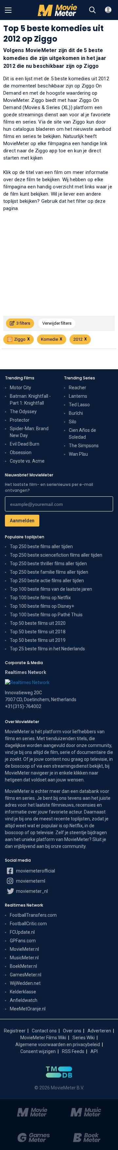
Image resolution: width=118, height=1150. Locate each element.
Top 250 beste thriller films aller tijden (48, 563)
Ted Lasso (79, 404)
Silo (72, 421)
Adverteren (99, 1030)
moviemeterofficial (35, 870)
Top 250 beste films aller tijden (41, 546)
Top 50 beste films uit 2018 (38, 631)
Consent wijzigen (38, 1051)
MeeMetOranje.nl (28, 1008)
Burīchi (76, 413)
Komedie (49, 339)
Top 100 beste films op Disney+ (42, 606)
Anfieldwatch (23, 1000)
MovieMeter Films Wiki (43, 1037)
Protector (20, 420)
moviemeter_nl (31, 891)
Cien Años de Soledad (82, 434)
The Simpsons (84, 445)
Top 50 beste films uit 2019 (38, 640)
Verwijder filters (56, 323)
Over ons (72, 1030)
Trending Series (79, 378)
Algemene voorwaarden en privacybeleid (57, 1044)
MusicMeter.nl (24, 957)
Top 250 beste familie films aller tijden (49, 572)
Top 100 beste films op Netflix (40, 597)
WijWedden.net (25, 983)
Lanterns (78, 396)
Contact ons (44, 1030)
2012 (78, 339)
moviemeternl (30, 881)
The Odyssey (23, 411)
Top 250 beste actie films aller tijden (47, 580)
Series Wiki (83, 1037)
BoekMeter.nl (23, 966)
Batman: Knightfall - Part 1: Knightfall (30, 399)
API (94, 1051)
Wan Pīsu (78, 454)
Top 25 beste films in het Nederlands (47, 648)
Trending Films (19, 378)
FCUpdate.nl (22, 932)
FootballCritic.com (28, 923)
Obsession (20, 452)
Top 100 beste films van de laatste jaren (51, 589)
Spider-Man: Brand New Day (29, 432)
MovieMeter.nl (24, 949)
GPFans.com (23, 940)
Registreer (15, 1030)
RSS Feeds (73, 1051)
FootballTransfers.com (33, 915)
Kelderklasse (23, 991)
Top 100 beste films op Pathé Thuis (46, 614)
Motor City (20, 387)
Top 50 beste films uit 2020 (38, 623)
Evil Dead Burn (24, 444)
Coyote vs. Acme (27, 461)
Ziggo (20, 339)
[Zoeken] (92, 10)
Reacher (77, 387)
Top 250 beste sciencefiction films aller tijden (56, 555)
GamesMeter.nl (25, 974)
